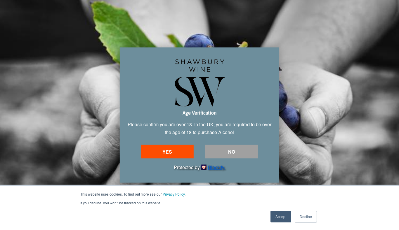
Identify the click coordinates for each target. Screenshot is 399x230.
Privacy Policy (174, 194)
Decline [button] (306, 216)
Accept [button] (280, 216)
